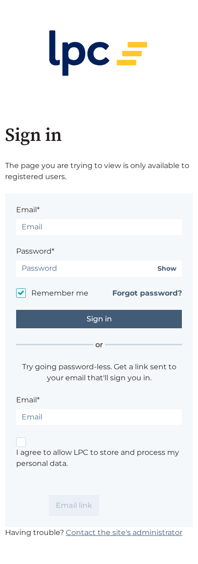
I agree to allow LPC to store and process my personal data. (97, 458)
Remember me (59, 293)
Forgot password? (147, 293)
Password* (35, 251)
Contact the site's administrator (124, 532)
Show (166, 269)
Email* (28, 209)
